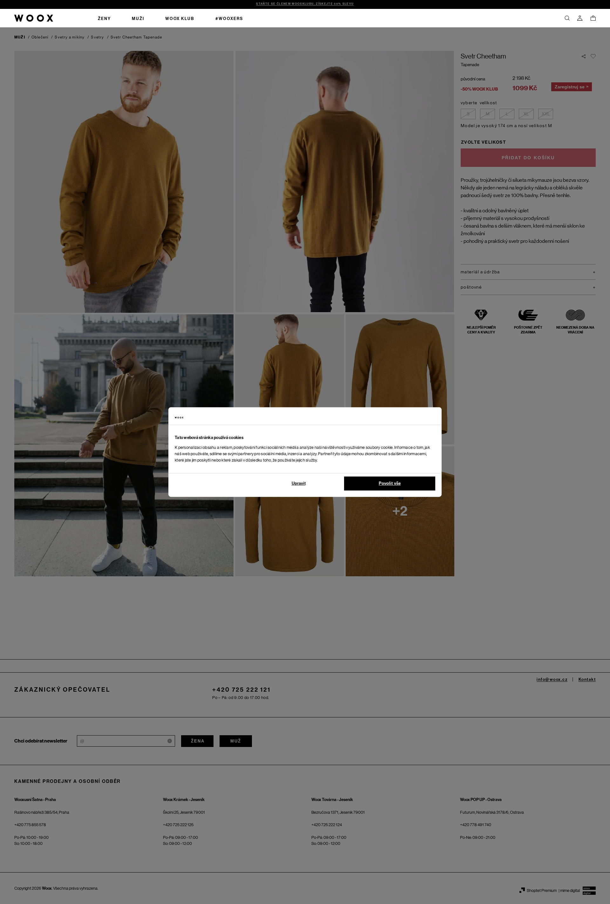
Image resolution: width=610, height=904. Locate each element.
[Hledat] (567, 18)
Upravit (299, 483)
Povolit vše (390, 483)
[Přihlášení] (579, 18)
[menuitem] (104, 18)
